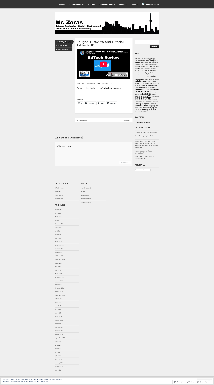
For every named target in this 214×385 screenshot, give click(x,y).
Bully (142, 62)
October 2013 (59, 291)
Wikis (144, 109)
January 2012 (59, 366)
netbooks (138, 89)
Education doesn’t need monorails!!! (146, 132)
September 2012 (60, 338)
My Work (91, 4)
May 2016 (58, 213)
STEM (148, 96)
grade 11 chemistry (150, 83)
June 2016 (58, 209)
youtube (151, 109)
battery (149, 58)
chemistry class (139, 64)
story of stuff (155, 96)
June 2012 (58, 348)
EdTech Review (62, 45)
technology (154, 99)
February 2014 (59, 277)
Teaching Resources (107, 4)
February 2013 (59, 320)
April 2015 (58, 238)
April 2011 (58, 370)
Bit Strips (146, 60)
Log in (83, 191)
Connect (134, 4)
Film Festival (144, 79)
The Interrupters (144, 101)
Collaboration (152, 64)
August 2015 (58, 227)
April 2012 (58, 356)
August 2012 (58, 341)
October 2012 (59, 334)
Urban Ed (153, 103)
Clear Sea (146, 64)
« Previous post (82, 120)
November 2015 (59, 224)
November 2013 (59, 288)
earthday (148, 68)
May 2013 (58, 309)
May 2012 (58, 352)
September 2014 (60, 259)
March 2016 (58, 217)
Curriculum (142, 66)
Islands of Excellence (147, 85)
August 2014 (58, 263)
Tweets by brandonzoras (142, 122)
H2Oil (156, 83)
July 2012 (58, 345)
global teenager (141, 81)
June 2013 (58, 306)
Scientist (154, 94)
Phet (148, 89)
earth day (153, 68)
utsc (150, 105)
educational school (140, 75)
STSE (138, 98)
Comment (124, 162)
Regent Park (138, 94)
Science (146, 93)
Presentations (59, 195)
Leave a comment (62, 49)
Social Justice (142, 96)
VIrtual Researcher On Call (142, 107)
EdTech (153, 71)
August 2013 (58, 299)
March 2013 (58, 316)
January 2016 (59, 220)
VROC (152, 107)
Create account (86, 188)
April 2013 (58, 313)
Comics (137, 66)
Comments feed (86, 199)
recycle (155, 91)
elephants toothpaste (150, 75)
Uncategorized (59, 199)
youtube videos (139, 111)
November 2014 (59, 252)
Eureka (153, 77)
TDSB (147, 98)
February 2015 (59, 245)
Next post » (126, 120)
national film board (150, 87)
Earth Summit (138, 71)
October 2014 (59, 256)
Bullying (145, 62)
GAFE (151, 79)
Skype (136, 96)
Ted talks (137, 101)
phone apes (154, 89)
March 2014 (58, 274)
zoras (145, 111)
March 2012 (58, 359)
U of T (148, 103)
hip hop (137, 85)
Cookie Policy (44, 381)
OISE (144, 89)
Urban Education (141, 105)
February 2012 (59, 363)
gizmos (157, 79)
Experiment (138, 79)
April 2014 (58, 270)
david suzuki (150, 67)
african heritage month (141, 58)
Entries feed (85, 195)
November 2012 (59, 331)
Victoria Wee (154, 105)
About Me (62, 4)
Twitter (139, 117)
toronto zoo (142, 103)
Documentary (142, 68)
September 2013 (60, 295)
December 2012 (59, 327)
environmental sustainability (142, 77)
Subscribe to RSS (152, 4)
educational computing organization (144, 73)
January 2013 (59, 324)
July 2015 (58, 231)
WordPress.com (86, 202)
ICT (140, 85)
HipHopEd (58, 191)
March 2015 (58, 242)
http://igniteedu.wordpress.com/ (110, 88)
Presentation (141, 91)
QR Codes (150, 91)
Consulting (122, 4)
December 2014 (59, 249)
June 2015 (58, 234)
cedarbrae (153, 62)
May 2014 (58, 266)
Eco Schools (145, 71)
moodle (143, 87)
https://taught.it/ (106, 83)
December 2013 (59, 284)
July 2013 (58, 302)
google (141, 83)
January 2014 (59, 281)
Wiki (140, 109)
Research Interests (76, 4)
